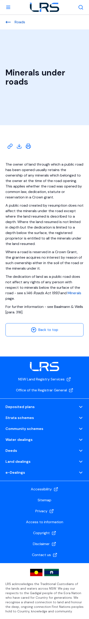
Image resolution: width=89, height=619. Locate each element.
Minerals (74, 293)
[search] (80, 7)
